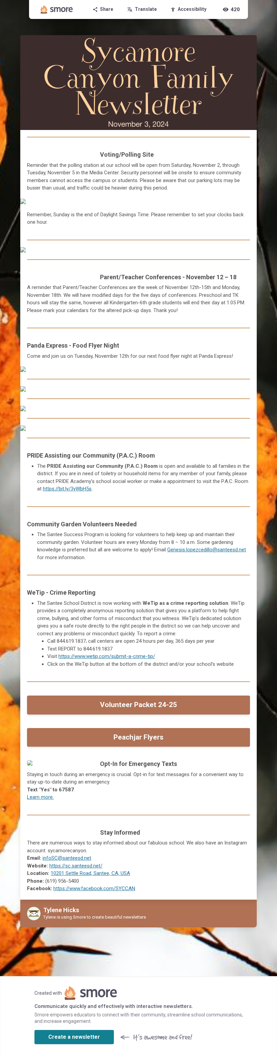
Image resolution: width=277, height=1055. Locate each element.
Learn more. (40, 797)
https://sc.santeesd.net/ (75, 866)
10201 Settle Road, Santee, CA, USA (90, 873)
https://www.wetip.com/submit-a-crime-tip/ (106, 656)
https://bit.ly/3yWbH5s (67, 489)
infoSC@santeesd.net (67, 858)
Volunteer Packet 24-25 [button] (138, 705)
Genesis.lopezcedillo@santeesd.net (206, 550)
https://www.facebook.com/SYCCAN (94, 888)
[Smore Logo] (56, 9)
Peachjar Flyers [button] (138, 737)
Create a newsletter (74, 1037)
